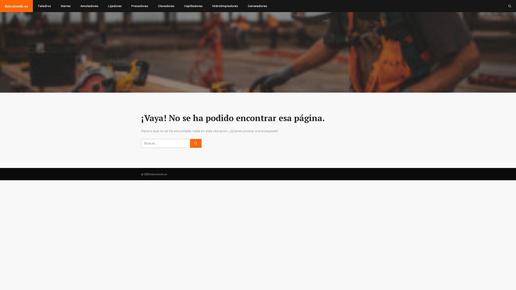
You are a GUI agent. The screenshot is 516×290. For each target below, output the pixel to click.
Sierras (66, 6)
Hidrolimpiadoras (225, 6)
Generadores (257, 6)
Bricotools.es (16, 6)
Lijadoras (115, 6)
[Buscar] (196, 143)
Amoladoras (89, 6)
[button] (510, 6)
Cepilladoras (193, 6)
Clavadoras (166, 6)
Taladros (44, 6)
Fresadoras (139, 6)
